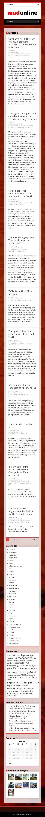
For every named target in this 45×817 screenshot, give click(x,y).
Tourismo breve (14, 641)
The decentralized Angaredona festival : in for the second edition (21, 511)
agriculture (10, 655)
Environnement (14, 588)
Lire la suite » (20, 104)
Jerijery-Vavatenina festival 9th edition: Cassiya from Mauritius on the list (20, 471)
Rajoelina (11, 685)
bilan (34, 658)
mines (28, 675)
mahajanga (10, 675)
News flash (12, 594)
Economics (12, 580)
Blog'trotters (13, 552)
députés (18, 663)
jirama (31, 668)
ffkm (23, 663)
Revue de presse (14, 627)
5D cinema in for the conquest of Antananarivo (22, 386)
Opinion (11, 602)
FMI (27, 663)
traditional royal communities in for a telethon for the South (20, 193)
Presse (11, 619)
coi (13, 661)
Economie (12, 583)
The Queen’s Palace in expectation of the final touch (21, 334)
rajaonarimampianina (23, 682)
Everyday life (13, 591)
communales (19, 661)
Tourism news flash (15, 638)
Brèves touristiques (15, 566)
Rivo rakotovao (28, 689)
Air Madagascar (21, 655)
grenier (35, 666)
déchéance (29, 661)
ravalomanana (21, 685)
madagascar (27, 672)
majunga (17, 675)
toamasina (28, 691)
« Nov (9, 763)
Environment (13, 585)
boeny (9, 661)
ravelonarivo (15, 688)
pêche (9, 679)
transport (18, 693)
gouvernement (25, 665)
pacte (14, 677)
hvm (19, 668)
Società (11, 632)
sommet (17, 691)
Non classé (12, 596)
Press (10, 613)
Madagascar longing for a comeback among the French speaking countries (22, 116)
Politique (12, 610)
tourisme (11, 693)
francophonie (12, 666)
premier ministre (28, 677)
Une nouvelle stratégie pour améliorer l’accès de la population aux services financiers (22, 723)
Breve (11, 560)
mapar (23, 675)
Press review (13, 616)
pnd (17, 677)
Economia (12, 577)
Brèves (11, 563)
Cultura (11, 569)
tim (22, 691)
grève (9, 668)
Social (11, 630)
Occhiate (12, 599)
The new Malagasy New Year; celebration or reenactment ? (21, 240)
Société (11, 635)
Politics (11, 608)
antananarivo (24, 658)
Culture (11, 572)
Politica (11, 605)
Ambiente (12, 549)
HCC (14, 668)
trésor (24, 693)
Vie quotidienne (14, 643)
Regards (11, 621)
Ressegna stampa (15, 624)
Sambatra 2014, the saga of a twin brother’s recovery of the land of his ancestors (22, 43)
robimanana (10, 691)
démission (10, 663)
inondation (25, 668)
